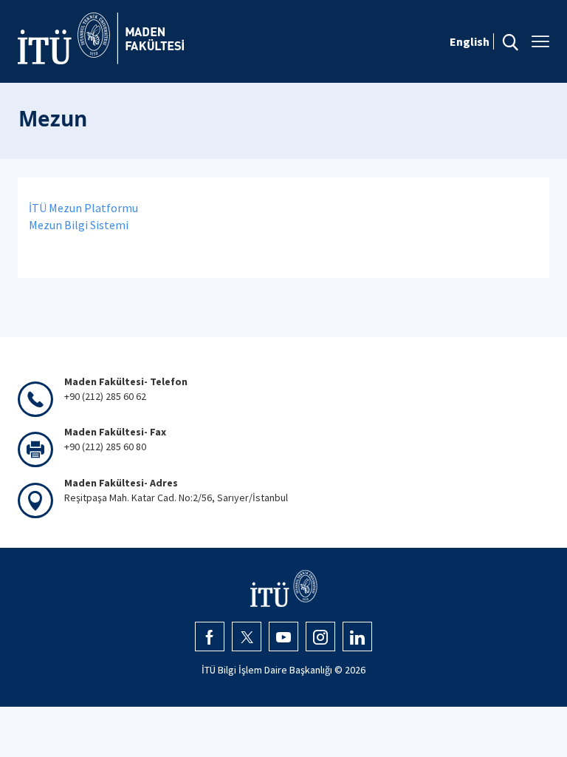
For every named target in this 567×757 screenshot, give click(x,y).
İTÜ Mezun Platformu (83, 207)
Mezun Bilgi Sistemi (78, 224)
